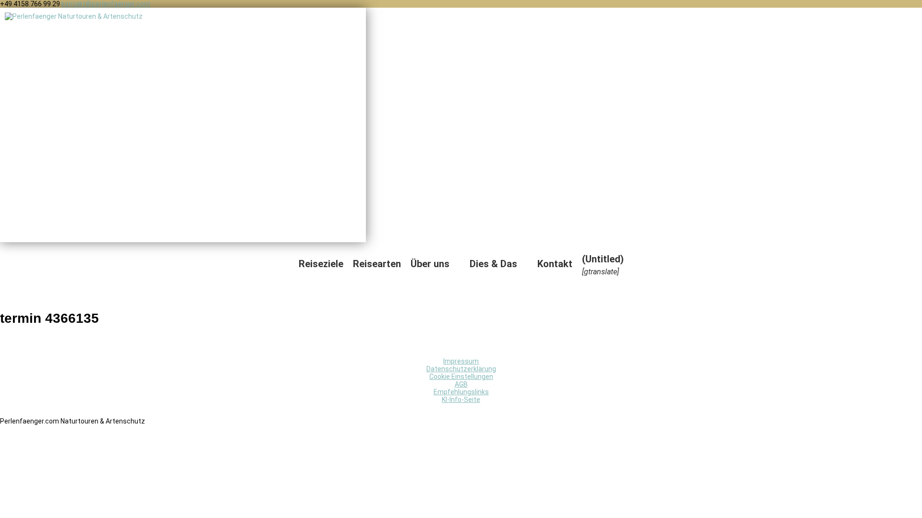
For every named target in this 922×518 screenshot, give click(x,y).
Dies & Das (493, 264)
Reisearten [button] (377, 264)
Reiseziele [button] (321, 264)
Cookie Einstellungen (461, 376)
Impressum (461, 361)
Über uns (430, 264)
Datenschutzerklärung (461, 369)
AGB (461, 384)
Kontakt (554, 264)
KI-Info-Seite (461, 399)
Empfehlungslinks (461, 392)
